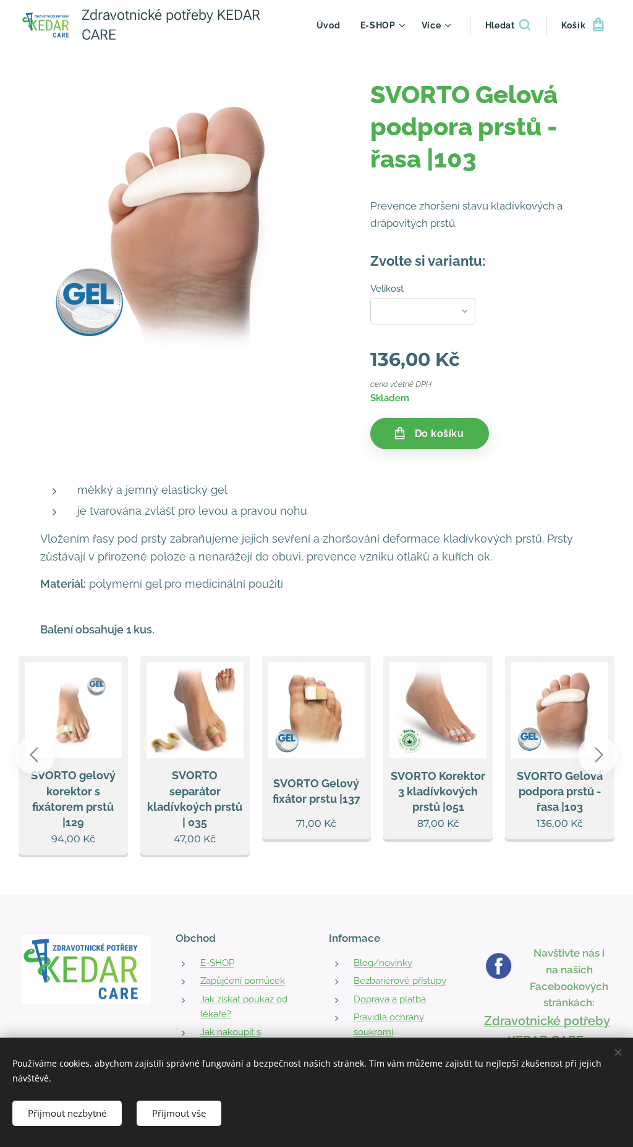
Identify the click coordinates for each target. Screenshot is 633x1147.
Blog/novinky (383, 962)
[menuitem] (331, 25)
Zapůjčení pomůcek (242, 980)
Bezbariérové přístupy (400, 980)
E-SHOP (217, 962)
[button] (508, 25)
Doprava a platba (390, 999)
